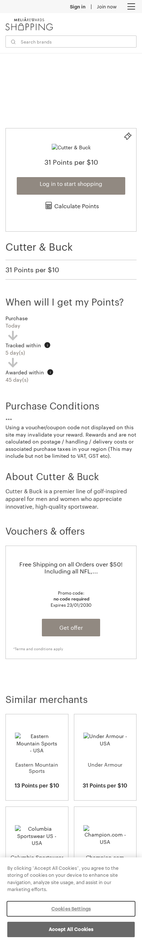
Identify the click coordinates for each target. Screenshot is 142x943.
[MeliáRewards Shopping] (29, 24)
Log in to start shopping (71, 183)
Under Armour (105, 764)
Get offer (71, 627)
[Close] (130, 869)
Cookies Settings (71, 909)
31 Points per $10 (32, 270)
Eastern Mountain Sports (36, 767)
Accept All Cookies (71, 929)
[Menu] (131, 6)
